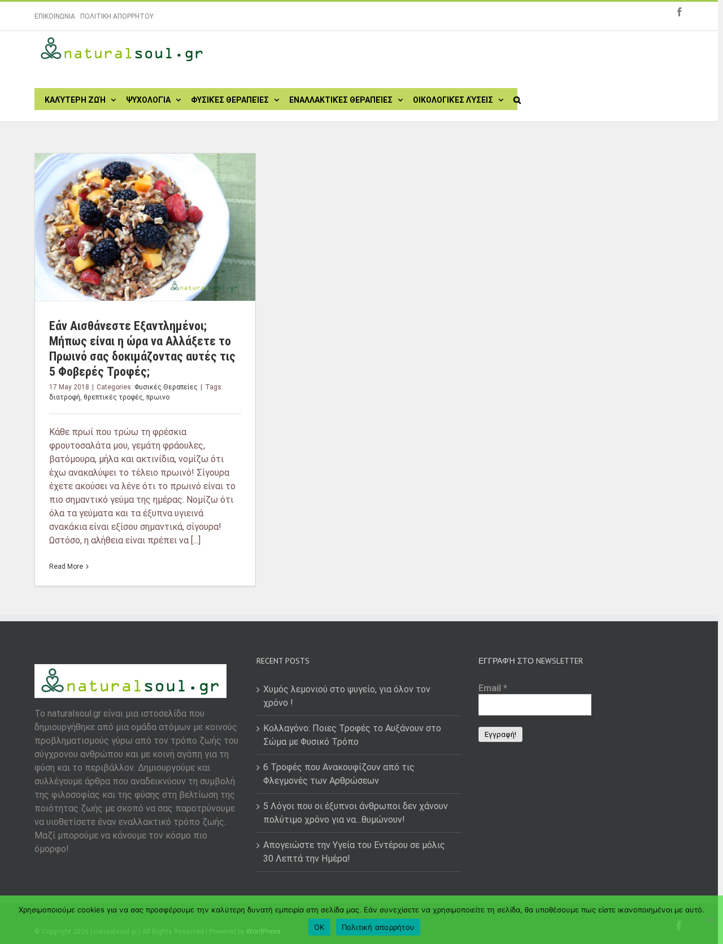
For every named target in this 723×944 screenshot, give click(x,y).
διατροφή (64, 397)
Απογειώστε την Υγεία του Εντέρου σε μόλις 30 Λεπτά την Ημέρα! (354, 852)
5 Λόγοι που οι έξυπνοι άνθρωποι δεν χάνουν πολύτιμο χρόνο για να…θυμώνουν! (355, 813)
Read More (66, 566)
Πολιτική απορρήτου (378, 927)
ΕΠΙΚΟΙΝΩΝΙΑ (54, 16)
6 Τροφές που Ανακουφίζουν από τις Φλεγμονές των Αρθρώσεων (339, 774)
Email (492, 688)
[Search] (517, 98)
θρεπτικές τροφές (113, 397)
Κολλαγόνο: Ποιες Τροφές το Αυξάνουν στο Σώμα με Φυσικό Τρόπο (352, 735)
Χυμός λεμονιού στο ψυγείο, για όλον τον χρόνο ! (346, 696)
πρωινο (157, 397)
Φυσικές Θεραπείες (166, 387)
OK (319, 927)
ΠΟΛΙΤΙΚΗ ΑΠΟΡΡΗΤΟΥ (117, 16)
